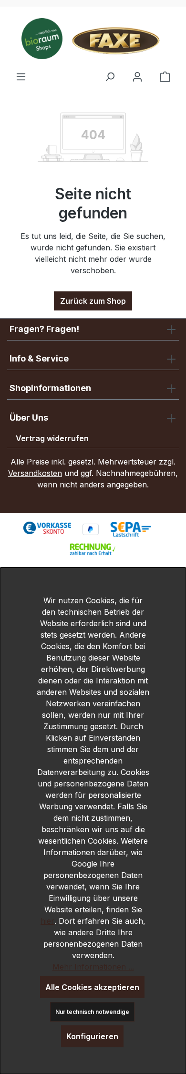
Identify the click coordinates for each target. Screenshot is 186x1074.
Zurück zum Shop (93, 301)
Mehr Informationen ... (93, 966)
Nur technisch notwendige (92, 1011)
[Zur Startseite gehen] (93, 38)
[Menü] (21, 76)
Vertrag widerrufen (52, 438)
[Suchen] (109, 76)
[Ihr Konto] (137, 76)
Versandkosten (35, 473)
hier (47, 921)
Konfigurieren (92, 1036)
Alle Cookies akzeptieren (92, 987)
